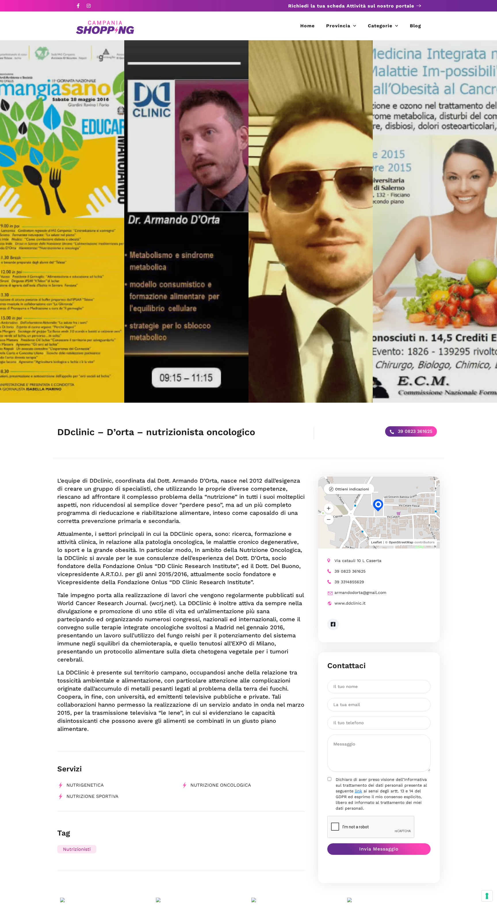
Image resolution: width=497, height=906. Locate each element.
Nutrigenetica (85, 785)
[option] (62, 221)
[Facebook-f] (78, 5)
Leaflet (376, 542)
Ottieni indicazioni (352, 489)
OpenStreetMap (401, 542)
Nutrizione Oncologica (220, 785)
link (358, 791)
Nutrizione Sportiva (92, 796)
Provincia (338, 25)
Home (307, 25)
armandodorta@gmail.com (360, 592)
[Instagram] (88, 5)
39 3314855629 (349, 582)
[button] (329, 508)
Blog (415, 25)
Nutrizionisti (77, 849)
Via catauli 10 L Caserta (357, 560)
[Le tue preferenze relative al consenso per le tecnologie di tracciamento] (486, 895)
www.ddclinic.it (350, 603)
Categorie (380, 25)
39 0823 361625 (414, 431)
